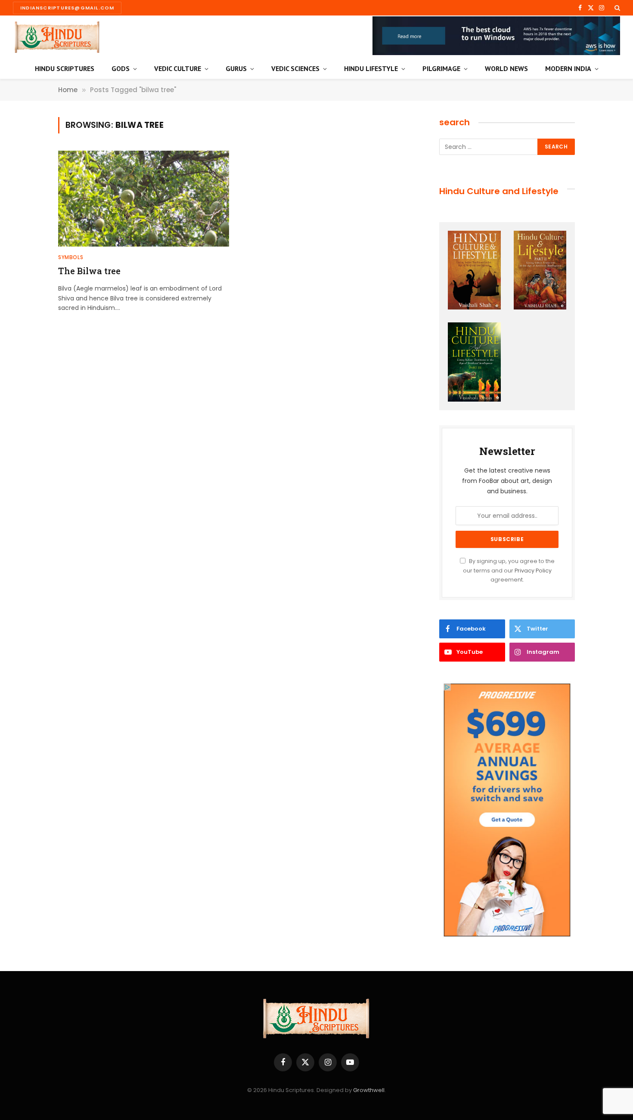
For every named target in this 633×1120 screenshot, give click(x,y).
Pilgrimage (441, 68)
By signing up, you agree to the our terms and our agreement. (509, 570)
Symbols (70, 257)
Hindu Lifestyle (371, 68)
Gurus (236, 68)
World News (506, 68)
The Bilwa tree (89, 270)
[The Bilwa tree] (143, 199)
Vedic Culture (177, 68)
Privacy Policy (533, 570)
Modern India (568, 68)
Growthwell (369, 1090)
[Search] (616, 7)
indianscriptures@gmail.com (67, 7)
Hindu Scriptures (64, 68)
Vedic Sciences (295, 68)
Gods (121, 68)
